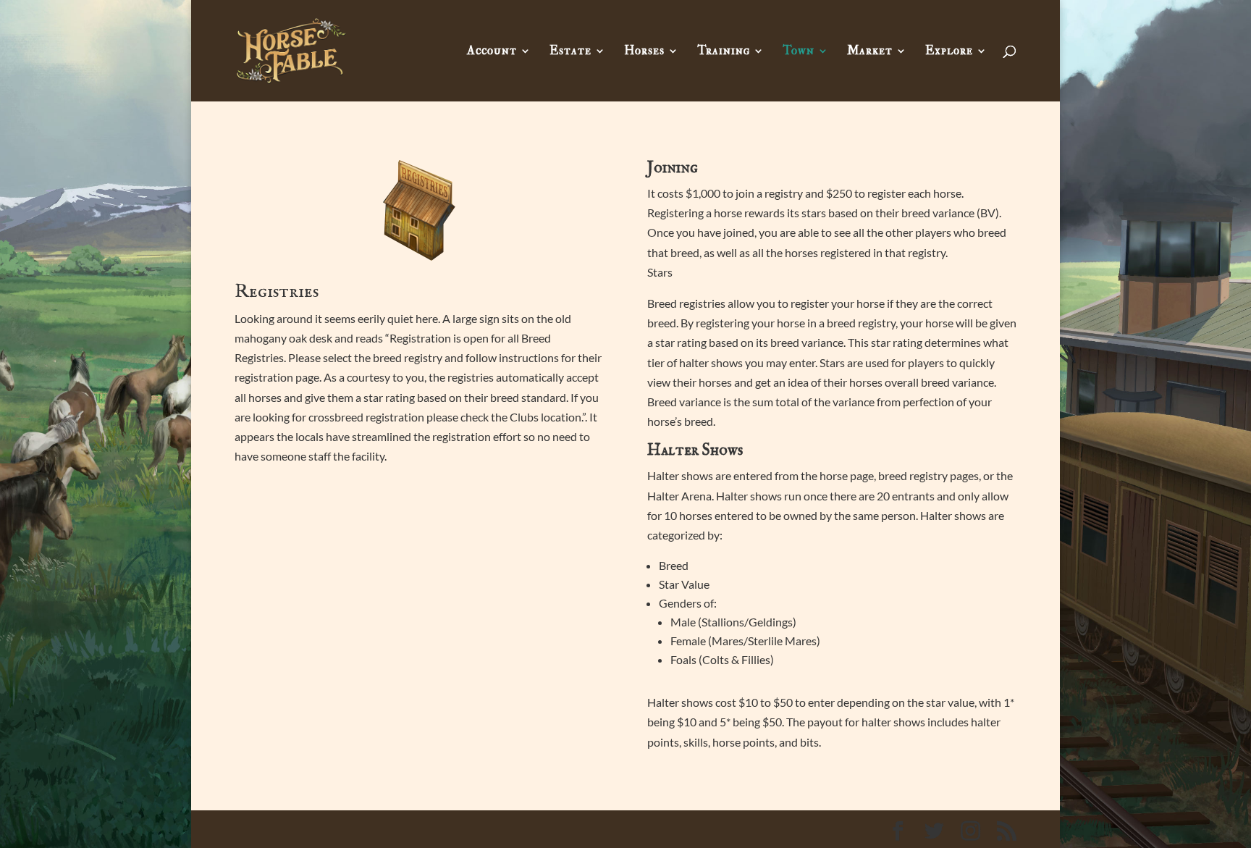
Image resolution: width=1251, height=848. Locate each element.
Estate (570, 52)
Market (870, 52)
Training (723, 52)
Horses (644, 52)
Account (492, 52)
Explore (949, 52)
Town (798, 52)
